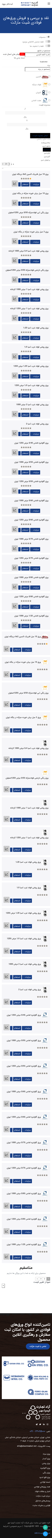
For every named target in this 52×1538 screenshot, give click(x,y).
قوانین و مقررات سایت (41, 1505)
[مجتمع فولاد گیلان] (38, 1391)
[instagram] (48, 1424)
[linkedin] (45, 1424)
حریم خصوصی (16, 1526)
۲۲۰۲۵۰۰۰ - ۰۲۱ (37, 1431)
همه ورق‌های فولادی (42, 1486)
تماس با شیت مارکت (38, 1346)
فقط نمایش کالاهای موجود (33, 41)
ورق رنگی (46, 1472)
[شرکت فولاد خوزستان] (38, 1363)
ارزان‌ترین (47, 153)
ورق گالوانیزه (45, 1468)
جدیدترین (47, 149)
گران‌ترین (47, 156)
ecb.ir (37, 1533)
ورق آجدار (46, 1458)
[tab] (26, 58)
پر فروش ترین (45, 160)
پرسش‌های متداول (42, 1500)
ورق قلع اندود (44, 1477)
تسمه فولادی (45, 1482)
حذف (22, 54)
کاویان (39, 92)
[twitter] (41, 1424)
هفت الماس (36, 100)
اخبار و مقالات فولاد (42, 1491)
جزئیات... (35, 184)
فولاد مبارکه (37, 84)
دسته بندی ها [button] (19, 57)
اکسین (39, 76)
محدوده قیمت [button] (44, 104)
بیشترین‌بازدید (45, 143)
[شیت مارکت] (29, 4)
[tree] (26, 62)
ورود (3, 4)
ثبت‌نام (10, 4)
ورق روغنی (46, 1463)
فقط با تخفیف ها (37, 46)
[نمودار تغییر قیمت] (15, 183)
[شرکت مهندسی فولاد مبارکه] (14, 1377)
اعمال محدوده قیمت (40, 135)
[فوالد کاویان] (14, 1363)
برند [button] (48, 65)
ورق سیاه (46, 1453)
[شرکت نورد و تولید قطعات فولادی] (38, 1377)
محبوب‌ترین (46, 146)
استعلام (25, 184)
